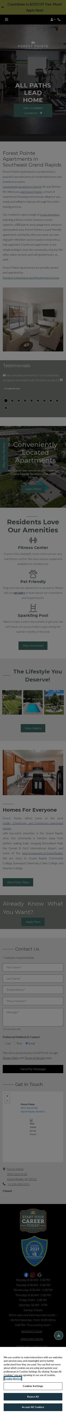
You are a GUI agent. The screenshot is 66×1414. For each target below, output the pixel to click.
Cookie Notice (13, 1378)
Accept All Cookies (33, 1407)
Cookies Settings (33, 1386)
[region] (33, 1380)
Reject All (33, 1396)
